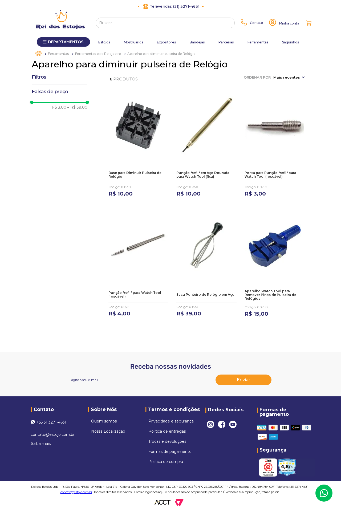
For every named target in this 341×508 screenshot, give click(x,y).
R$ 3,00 (59, 107)
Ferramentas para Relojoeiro (98, 54)
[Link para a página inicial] (39, 53)
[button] (59, 92)
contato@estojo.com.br (53, 434)
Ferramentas (58, 54)
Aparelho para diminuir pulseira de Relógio (161, 54)
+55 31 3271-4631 (51, 422)
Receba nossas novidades (170, 366)
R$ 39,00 (77, 107)
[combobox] (165, 23)
